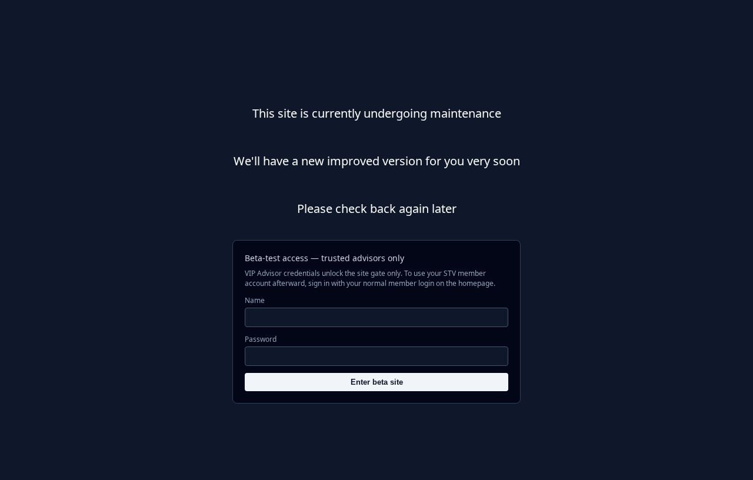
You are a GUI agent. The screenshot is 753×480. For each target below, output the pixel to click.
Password (260, 339)
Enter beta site (377, 382)
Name (255, 300)
